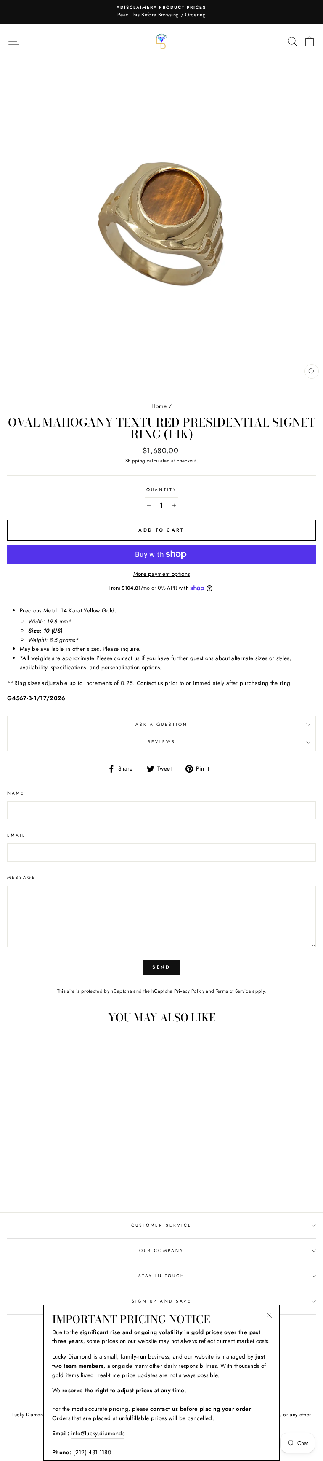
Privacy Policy (189, 991)
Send (161, 967)
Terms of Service (233, 991)
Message (21, 877)
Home (159, 406)
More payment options (161, 573)
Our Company (161, 1250)
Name (15, 793)
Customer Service (161, 1225)
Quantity (161, 489)
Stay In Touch (161, 1276)
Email (16, 835)
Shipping (135, 460)
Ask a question (161, 724)
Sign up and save (161, 1301)
